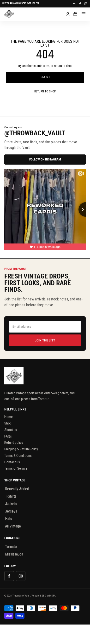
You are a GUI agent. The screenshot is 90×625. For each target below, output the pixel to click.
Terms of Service (15, 468)
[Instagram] (86, 4)
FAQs (8, 436)
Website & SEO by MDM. (43, 595)
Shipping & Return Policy (21, 449)
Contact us (12, 462)
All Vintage (13, 526)
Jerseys (11, 511)
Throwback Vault (21, 595)
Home (8, 417)
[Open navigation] (83, 14)
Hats (8, 518)
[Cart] (75, 14)
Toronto (11, 546)
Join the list (45, 340)
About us (10, 430)
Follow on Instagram (45, 159)
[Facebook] (80, 4)
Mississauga (14, 554)
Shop (8, 423)
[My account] (67, 14)
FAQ (74, 4)
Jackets (11, 503)
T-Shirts (11, 496)
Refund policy (13, 442)
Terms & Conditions (18, 455)
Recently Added (17, 488)
